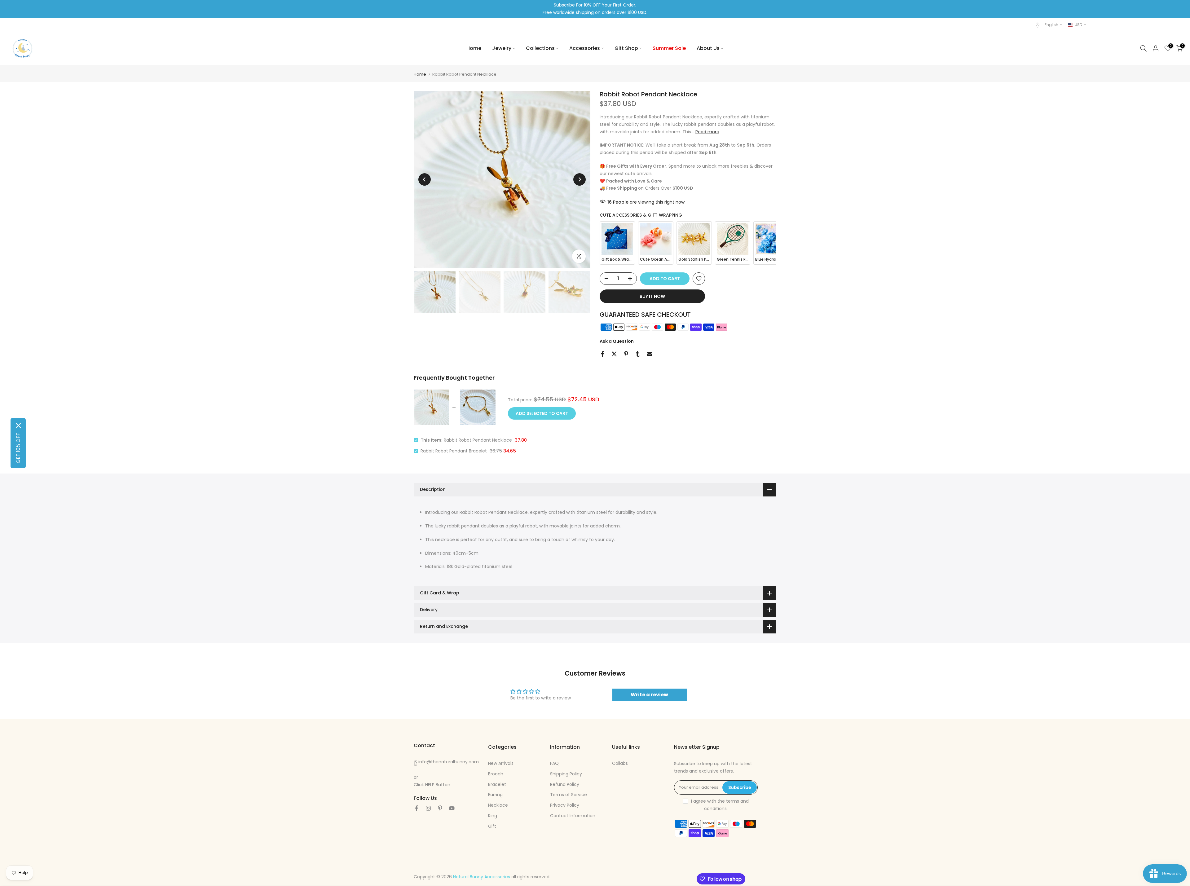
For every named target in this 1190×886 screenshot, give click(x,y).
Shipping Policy (566, 773)
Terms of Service (568, 794)
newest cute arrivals (630, 173)
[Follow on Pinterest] (440, 808)
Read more (707, 131)
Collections (540, 48)
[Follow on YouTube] (452, 808)
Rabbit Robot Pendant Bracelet (454, 451)
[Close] (18, 425)
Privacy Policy (564, 805)
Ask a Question (617, 341)
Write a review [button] (649, 694)
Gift (492, 826)
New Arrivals (500, 763)
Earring (495, 794)
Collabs (620, 763)
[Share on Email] (649, 354)
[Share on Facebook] (602, 354)
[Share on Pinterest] (626, 354)
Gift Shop (626, 48)
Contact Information (572, 815)
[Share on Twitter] (614, 354)
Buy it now (652, 296)
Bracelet (497, 784)
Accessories (584, 48)
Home (473, 48)
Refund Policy (564, 784)
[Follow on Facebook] (416, 808)
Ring (492, 815)
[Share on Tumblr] (638, 354)
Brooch (495, 773)
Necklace (498, 805)
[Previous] (424, 179)
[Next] (579, 179)
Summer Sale (669, 48)
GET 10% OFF (18, 448)
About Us (708, 48)
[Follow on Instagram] (428, 808)
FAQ (554, 763)
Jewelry (501, 48)
